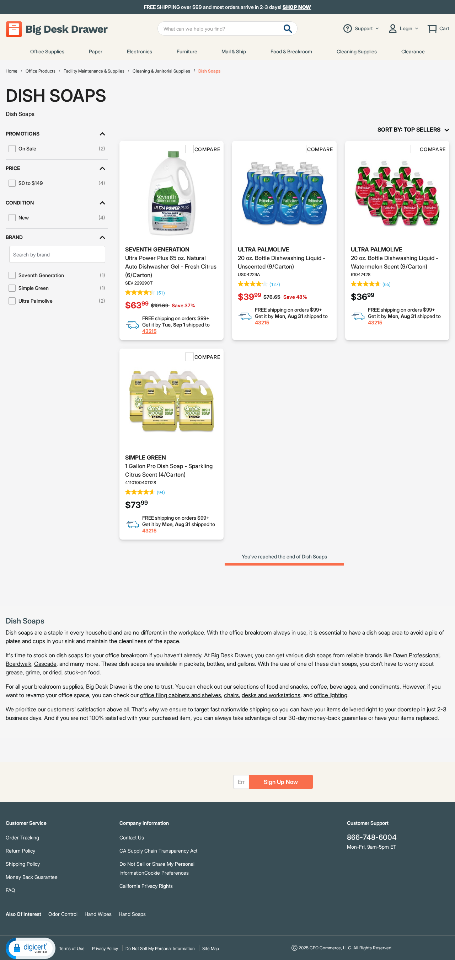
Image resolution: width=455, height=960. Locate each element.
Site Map (210, 948)
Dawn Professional (416, 655)
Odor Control (62, 914)
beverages (343, 686)
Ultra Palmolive (263, 249)
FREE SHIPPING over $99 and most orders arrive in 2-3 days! (227, 7)
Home (11, 71)
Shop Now (297, 7)
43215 (149, 331)
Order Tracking (22, 837)
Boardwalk (18, 663)
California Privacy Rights (146, 886)
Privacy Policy (105, 948)
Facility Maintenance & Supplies (94, 71)
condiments (385, 686)
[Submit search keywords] (288, 28)
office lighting (330, 695)
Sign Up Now (281, 781)
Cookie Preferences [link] (166, 873)
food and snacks (287, 686)
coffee (319, 686)
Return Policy (20, 851)
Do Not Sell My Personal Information (160, 948)
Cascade (45, 663)
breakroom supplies (58, 686)
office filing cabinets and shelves (180, 695)
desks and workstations (271, 695)
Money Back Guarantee (32, 877)
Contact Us (131, 837)
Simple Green (145, 457)
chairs (231, 695)
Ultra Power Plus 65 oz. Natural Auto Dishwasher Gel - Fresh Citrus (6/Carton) (170, 266)
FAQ (10, 890)
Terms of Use (72, 948)
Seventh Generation (157, 249)
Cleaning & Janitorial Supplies (161, 71)
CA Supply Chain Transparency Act (158, 851)
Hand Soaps (132, 914)
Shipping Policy (23, 864)
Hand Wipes (98, 914)
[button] (57, 133)
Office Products (40, 71)
